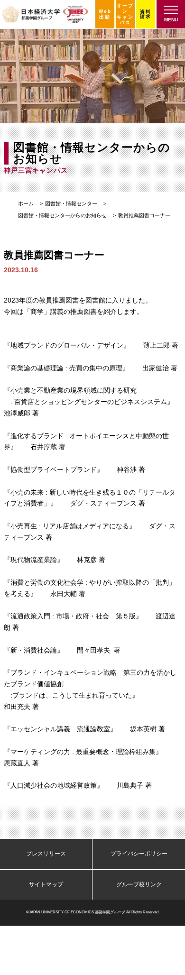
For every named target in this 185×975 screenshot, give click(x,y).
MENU (171, 19)
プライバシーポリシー (139, 853)
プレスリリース (46, 853)
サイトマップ (46, 884)
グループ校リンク (139, 884)
